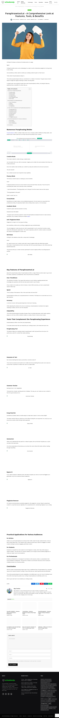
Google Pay (54, 685)
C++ (49, 682)
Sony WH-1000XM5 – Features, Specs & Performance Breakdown (13, 612)
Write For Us (50, 2)
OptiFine (53, 696)
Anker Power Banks (44, 682)
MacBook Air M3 (49, 693)
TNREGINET (50, 708)
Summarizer (12, 114)
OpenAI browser (48, 696)
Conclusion (10, 124)
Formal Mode (12, 94)
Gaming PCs (43, 685)
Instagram (43, 690)
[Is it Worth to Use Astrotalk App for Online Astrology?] (14, 621)
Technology (30, 2)
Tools (36, 2)
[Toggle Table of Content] (29, 89)
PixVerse (45, 699)
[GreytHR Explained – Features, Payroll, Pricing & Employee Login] (45, 606)
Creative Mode (12, 92)
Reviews (46, 2)
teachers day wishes (44, 708)
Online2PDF (43, 696)
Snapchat (44, 703)
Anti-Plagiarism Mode (14, 97)
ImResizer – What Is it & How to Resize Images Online (45, 627)
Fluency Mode (12, 93)
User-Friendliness (13, 102)
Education (41, 2)
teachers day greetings (44, 705)
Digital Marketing (23, 2)
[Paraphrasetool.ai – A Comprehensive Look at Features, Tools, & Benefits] (29, 58)
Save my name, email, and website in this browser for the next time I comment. (25, 661)
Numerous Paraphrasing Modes (14, 90)
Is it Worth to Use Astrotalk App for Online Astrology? (14, 627)
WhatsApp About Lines (44, 709)
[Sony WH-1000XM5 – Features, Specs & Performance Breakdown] (14, 606)
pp (50, 699)
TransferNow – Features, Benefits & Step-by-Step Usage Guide (29, 612)
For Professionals (13, 123)
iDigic (49, 688)
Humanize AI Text (13, 110)
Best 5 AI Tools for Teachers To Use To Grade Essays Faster (29, 627)
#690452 (42, 679)
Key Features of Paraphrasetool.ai (15, 100)
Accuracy (11, 104)
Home (16, 6)
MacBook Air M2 (43, 693)
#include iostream (48, 679)
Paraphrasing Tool (13, 109)
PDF (42, 699)
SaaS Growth (54, 699)
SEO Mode (12, 98)
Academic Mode (13, 96)
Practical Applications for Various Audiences (17, 118)
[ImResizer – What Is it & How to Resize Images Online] (45, 621)
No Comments (40, 19)
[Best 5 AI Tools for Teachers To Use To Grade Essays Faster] (29, 621)
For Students (12, 121)
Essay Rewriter (13, 113)
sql (50, 703)
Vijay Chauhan (16, 19)
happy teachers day (44, 688)
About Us (18, 2)
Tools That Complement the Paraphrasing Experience (19, 107)
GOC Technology (48, 685)
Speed (11, 103)
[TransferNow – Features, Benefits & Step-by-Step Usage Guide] (29, 606)
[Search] (55, 2)
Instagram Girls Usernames (52, 690)
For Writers (12, 120)
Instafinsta (53, 688)
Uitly (54, 708)
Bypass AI (12, 115)
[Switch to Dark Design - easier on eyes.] (56, 2)
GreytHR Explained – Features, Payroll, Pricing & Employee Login (44, 612)
